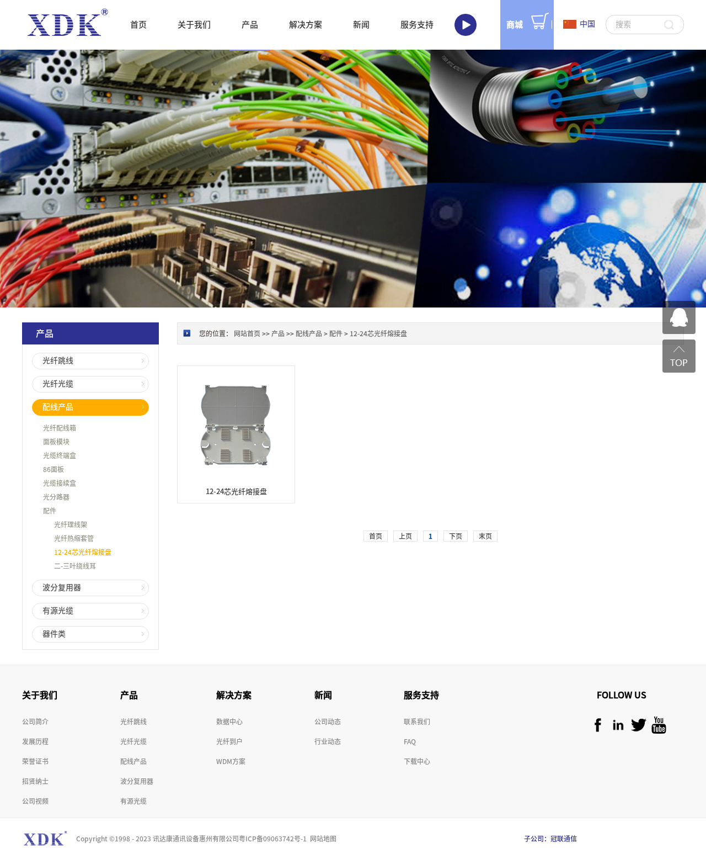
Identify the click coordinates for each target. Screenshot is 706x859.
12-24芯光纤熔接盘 (378, 333)
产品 (278, 333)
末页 (485, 536)
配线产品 (309, 333)
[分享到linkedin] (618, 725)
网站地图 (321, 838)
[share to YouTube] (659, 725)
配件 (336, 333)
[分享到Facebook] (597, 725)
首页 (138, 24)
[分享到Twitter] (638, 725)
